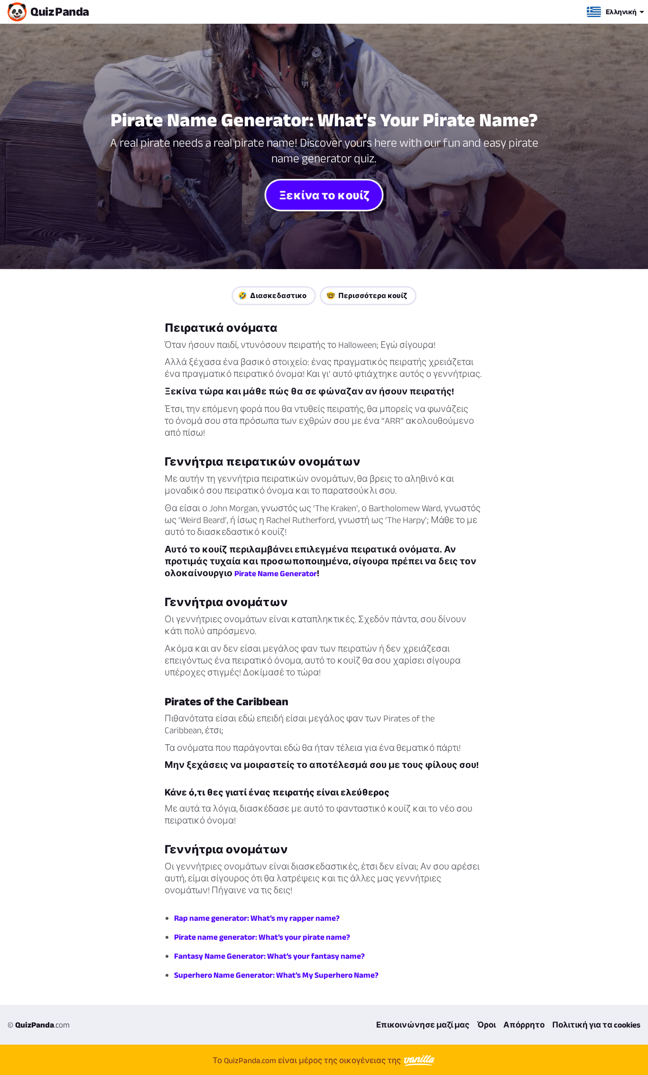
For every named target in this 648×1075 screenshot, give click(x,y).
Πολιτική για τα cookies (596, 1024)
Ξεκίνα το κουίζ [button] (324, 195)
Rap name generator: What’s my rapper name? (257, 918)
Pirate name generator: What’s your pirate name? (262, 937)
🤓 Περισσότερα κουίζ (366, 295)
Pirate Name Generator (275, 573)
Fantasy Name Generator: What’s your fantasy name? (269, 956)
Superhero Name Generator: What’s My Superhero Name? (276, 975)
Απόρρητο (524, 1024)
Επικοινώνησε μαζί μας (423, 1024)
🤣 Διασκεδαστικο (272, 295)
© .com (39, 1024)
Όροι (486, 1024)
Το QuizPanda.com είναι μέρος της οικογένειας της (308, 1060)
